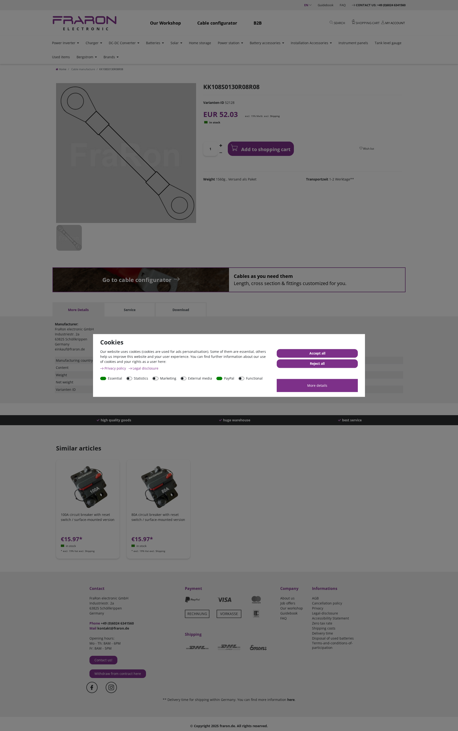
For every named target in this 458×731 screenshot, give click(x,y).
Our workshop (291, 608)
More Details (78, 309)
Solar (175, 43)
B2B (258, 23)
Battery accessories (265, 43)
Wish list (368, 149)
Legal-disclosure (325, 613)
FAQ (343, 5)
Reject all (317, 363)
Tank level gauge (388, 43)
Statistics (141, 378)
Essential (115, 378)
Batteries (153, 43)
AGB (315, 598)
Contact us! (103, 660)
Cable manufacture (83, 69)
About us (287, 598)
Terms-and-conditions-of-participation (332, 645)
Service (129, 309)
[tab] (78, 309)
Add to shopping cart (265, 149)
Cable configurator (217, 23)
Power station (228, 43)
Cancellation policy (327, 603)
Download (180, 309)
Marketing (168, 378)
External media (200, 378)
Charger (92, 43)
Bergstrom (85, 57)
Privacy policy (115, 368)
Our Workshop (165, 23)
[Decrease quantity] (221, 152)
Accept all (317, 353)
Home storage (200, 43)
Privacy (317, 608)
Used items (61, 57)
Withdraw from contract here (117, 673)
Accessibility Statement (330, 618)
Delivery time (322, 633)
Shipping (275, 116)
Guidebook (325, 5)
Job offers (287, 603)
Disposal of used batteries (333, 638)
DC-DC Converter (122, 43)
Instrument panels (353, 43)
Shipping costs (323, 628)
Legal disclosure (145, 368)
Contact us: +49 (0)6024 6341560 (381, 5)
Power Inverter (63, 43)
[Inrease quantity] (221, 145)
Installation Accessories (309, 43)
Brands (109, 57)
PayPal (229, 378)
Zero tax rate (322, 623)
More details (317, 385)
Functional (254, 378)
